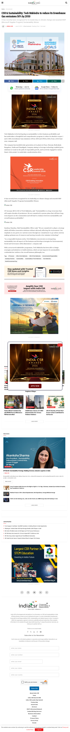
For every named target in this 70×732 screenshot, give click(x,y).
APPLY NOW (35, 386)
